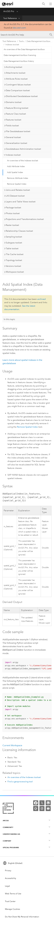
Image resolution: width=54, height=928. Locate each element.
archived (41, 299)
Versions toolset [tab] (13, 266)
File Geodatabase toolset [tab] (18, 131)
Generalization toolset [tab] (16, 143)
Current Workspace (12, 745)
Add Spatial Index (15, 172)
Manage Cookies (12, 909)
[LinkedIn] (48, 802)
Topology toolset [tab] (14, 260)
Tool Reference (10, 18)
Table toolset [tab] (12, 248)
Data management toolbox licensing (20, 55)
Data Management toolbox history (19, 61)
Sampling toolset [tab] (14, 236)
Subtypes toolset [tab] (14, 242)
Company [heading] (7, 841)
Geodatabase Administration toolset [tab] (23, 149)
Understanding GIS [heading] (11, 834)
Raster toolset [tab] (12, 225)
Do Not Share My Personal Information (22, 917)
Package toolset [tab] (13, 207)
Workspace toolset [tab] (15, 272)
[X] (41, 802)
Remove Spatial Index (16, 184)
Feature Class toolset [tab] (16, 114)
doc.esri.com (19, 27)
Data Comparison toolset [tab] (18, 90)
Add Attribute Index (16, 166)
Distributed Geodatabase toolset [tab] (22, 96)
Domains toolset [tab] (13, 102)
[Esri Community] (35, 808)
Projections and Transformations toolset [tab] (25, 219)
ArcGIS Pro (8, 11)
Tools (21, 41)
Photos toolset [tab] (13, 213)
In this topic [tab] (9, 319)
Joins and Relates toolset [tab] (18, 190)
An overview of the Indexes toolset (22, 160)
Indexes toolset (12, 44)
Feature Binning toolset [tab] (17, 108)
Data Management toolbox (38, 41)
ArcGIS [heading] (6, 820)
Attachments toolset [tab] (15, 73)
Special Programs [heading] (11, 847)
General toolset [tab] (13, 137)
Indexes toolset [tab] (13, 155)
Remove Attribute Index (17, 178)
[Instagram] (41, 808)
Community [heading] (8, 827)
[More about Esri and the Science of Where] (8, 808)
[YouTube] (48, 808)
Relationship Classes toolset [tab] (19, 231)
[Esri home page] (8, 4)
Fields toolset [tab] (12, 125)
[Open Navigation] (50, 4)
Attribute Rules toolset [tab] (17, 79)
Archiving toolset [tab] (14, 67)
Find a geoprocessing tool (20, 781)
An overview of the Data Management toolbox (24, 49)
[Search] (43, 4)
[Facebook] (35, 802)
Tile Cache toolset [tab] (14, 254)
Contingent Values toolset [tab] (18, 84)
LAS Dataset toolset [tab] (15, 196)
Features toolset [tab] (13, 120)
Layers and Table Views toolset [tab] (20, 201)
